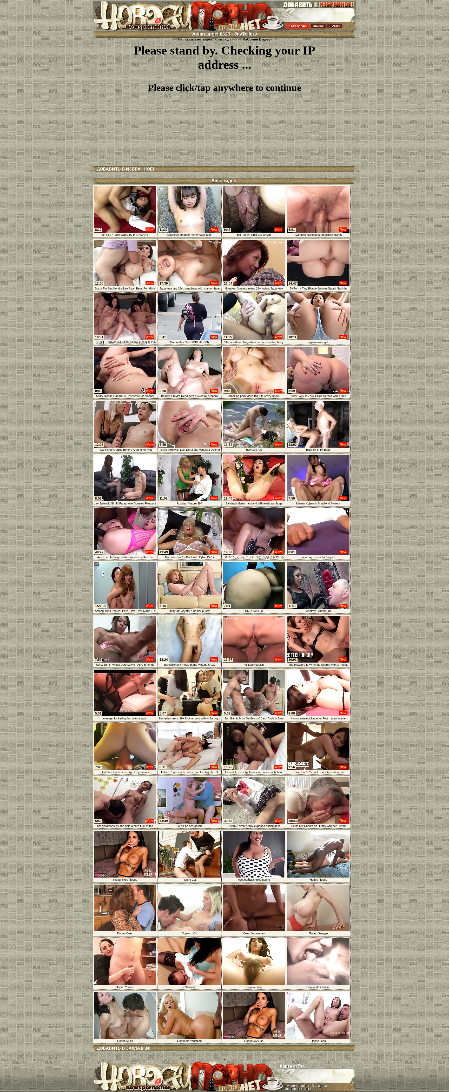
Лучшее (334, 25)
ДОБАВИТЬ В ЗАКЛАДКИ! (123, 1048)
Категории (298, 26)
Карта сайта (292, 1066)
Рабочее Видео (257, 39)
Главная (318, 25)
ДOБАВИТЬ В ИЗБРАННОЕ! (125, 169)
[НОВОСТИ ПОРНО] (150, 30)
